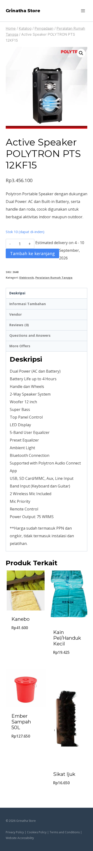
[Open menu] (82, 10)
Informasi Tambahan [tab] (27, 304)
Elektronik (26, 277)
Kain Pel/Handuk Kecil (67, 638)
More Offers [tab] (19, 346)
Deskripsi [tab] (17, 293)
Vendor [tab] (15, 314)
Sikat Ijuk (64, 774)
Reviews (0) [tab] (19, 325)
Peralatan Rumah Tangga (53, 277)
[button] (81, 53)
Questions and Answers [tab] (30, 335)
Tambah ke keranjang (32, 253)
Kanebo (20, 619)
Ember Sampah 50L (21, 721)
